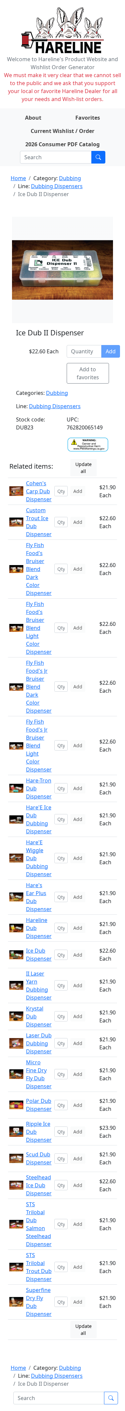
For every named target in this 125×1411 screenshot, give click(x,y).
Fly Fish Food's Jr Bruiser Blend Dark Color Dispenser (39, 686)
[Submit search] (98, 157)
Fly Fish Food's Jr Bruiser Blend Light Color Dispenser (39, 745)
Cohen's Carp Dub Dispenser (39, 491)
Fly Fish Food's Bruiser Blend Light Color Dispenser (39, 627)
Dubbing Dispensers (57, 186)
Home (18, 178)
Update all (83, 467)
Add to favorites (88, 373)
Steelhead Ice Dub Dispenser (39, 1185)
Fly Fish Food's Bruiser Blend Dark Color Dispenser (39, 569)
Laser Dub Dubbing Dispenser (39, 1043)
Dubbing (70, 178)
